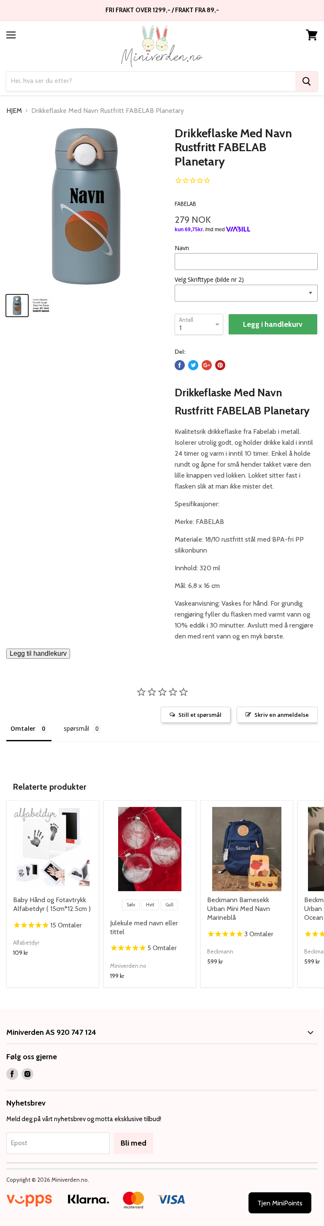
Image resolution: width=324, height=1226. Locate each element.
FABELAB (185, 203)
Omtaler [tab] (23, 728)
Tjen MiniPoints (279, 1203)
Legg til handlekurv (38, 653)
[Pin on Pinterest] (220, 365)
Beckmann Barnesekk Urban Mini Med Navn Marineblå (238, 909)
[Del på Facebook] (180, 365)
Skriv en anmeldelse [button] (281, 715)
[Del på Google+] (207, 365)
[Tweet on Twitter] (193, 365)
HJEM (14, 111)
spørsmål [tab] (76, 728)
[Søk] (306, 81)
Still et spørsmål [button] (199, 715)
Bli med (133, 1143)
